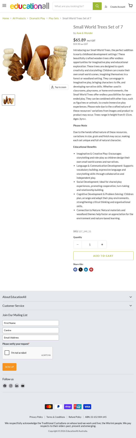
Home (5, 18)
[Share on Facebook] (75, 270)
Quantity (77, 237)
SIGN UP (9, 366)
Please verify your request (16, 343)
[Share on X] (81, 270)
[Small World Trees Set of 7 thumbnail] (8, 100)
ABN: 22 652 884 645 (96, 417)
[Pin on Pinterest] (91, 270)
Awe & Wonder (84, 32)
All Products (19, 18)
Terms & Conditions (55, 417)
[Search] (97, 6)
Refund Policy (75, 417)
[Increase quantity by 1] (102, 244)
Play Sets (54, 18)
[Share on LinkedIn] (86, 270)
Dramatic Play (37, 18)
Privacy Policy (36, 417)
